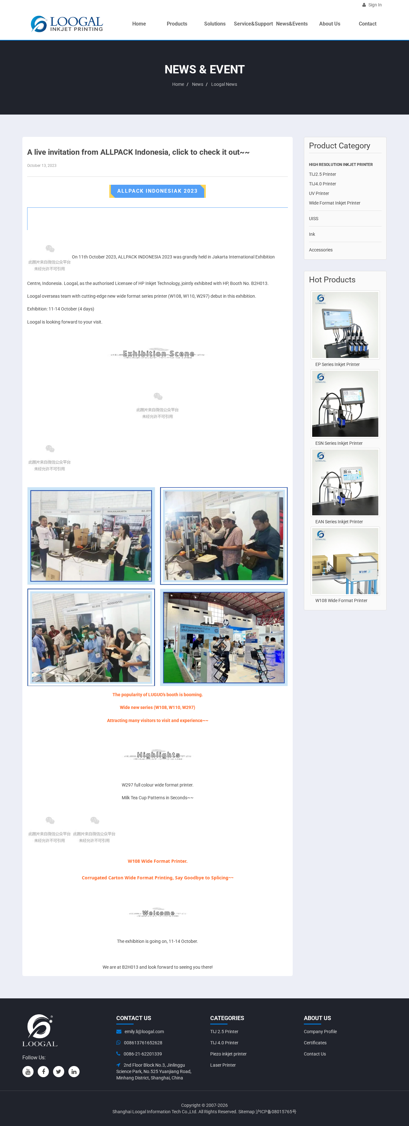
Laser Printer (223, 1065)
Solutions (215, 24)
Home (139, 24)
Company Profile (320, 1031)
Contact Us (315, 1053)
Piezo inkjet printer (228, 1053)
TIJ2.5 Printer (322, 174)
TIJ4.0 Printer (322, 183)
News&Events (292, 24)
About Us (329, 24)
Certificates (315, 1042)
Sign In (374, 4)
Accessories (321, 249)
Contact (367, 24)
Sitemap (246, 1111)
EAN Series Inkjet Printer (339, 521)
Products (177, 24)
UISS (313, 218)
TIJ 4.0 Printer (224, 1042)
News (197, 84)
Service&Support (253, 24)
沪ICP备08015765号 (276, 1111)
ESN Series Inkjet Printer (339, 443)
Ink (312, 234)
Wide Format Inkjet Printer (334, 202)
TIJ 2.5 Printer (224, 1031)
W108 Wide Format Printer (341, 600)
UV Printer (319, 193)
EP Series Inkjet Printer (337, 364)
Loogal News (224, 84)
